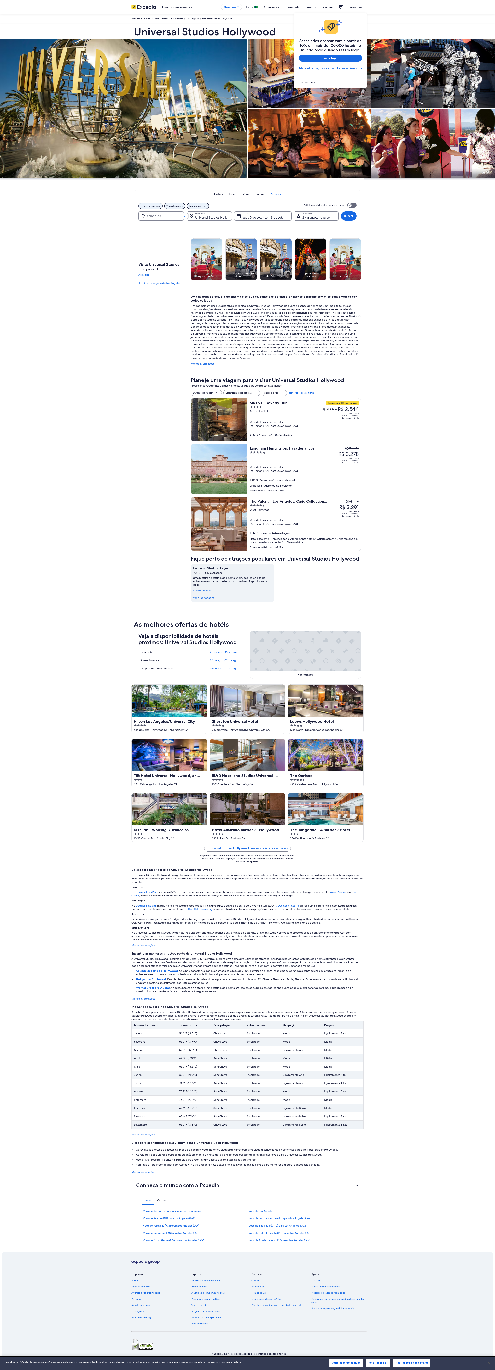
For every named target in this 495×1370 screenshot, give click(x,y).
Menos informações (202, 363)
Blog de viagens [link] (199, 1323)
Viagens (328, 7)
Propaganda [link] (137, 1311)
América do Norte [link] (140, 18)
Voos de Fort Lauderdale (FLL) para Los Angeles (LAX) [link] (280, 1218)
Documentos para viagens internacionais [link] (332, 1308)
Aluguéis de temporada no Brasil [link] (208, 1292)
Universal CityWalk (147, 892)
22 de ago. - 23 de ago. (224, 652)
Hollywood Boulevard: (151, 979)
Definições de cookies (346, 1362)
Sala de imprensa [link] (140, 1305)
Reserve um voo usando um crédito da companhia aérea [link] (337, 1300)
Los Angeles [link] (192, 18)
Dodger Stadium (146, 905)
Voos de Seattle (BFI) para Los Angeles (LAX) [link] (169, 1218)
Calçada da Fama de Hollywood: (157, 971)
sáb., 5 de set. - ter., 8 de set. (263, 217)
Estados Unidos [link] (162, 18)
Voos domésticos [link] (200, 1305)
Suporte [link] (315, 1280)
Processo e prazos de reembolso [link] (328, 1292)
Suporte (311, 7)
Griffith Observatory (200, 909)
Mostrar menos (202, 590)
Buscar (348, 216)
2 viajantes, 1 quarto (316, 217)
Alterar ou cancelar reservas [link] (325, 1286)
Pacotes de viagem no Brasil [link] (206, 1299)
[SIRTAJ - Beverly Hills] (304, 419)
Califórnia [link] (178, 18)
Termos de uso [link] (259, 1292)
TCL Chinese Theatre (286, 905)
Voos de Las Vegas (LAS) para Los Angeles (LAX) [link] (171, 1233)
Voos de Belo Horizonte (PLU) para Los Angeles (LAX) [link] (280, 1233)
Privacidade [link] (257, 1286)
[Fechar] (489, 1362)
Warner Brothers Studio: (153, 988)
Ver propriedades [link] (203, 598)
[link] (330, 82)
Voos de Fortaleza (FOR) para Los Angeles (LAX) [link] (171, 1225)
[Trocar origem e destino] (185, 216)
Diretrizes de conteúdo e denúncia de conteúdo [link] (276, 1305)
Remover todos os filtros (301, 392)
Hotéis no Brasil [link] (199, 1286)
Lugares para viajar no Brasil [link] (205, 1280)
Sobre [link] (134, 1280)
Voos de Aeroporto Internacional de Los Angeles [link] (172, 1211)
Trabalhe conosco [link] (140, 1286)
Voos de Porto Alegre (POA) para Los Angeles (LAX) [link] (173, 1240)
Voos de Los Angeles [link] (261, 1211)
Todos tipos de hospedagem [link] (206, 1317)
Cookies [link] (255, 1280)
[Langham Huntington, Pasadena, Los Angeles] (304, 469)
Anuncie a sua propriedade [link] (145, 1292)
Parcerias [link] (136, 1299)
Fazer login (356, 7)
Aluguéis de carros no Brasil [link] (205, 1311)
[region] (247, 1363)
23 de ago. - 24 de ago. (224, 660)
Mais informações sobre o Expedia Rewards (330, 68)
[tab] (218, 194)
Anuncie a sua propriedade (282, 7)
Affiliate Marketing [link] (141, 1317)
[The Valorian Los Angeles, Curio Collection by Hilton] (304, 524)
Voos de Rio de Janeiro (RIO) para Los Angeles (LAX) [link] (279, 1240)
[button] (247, 1185)
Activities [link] (143, 274)
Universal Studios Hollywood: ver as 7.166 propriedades (247, 848)
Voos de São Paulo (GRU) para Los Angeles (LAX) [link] (277, 1225)
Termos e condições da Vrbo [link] (266, 1299)
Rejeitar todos (378, 1362)
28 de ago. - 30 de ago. (224, 668)
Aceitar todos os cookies (412, 1362)
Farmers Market (337, 892)
